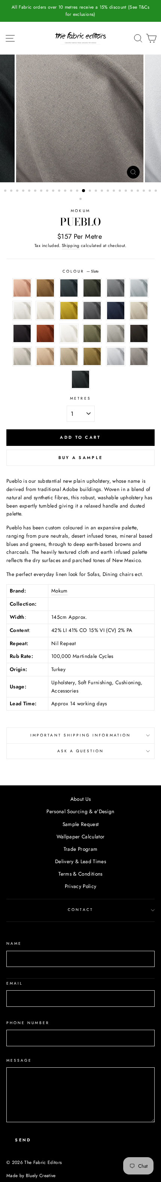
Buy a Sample (80, 458)
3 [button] (18, 191)
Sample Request (81, 824)
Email (14, 983)
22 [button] (132, 191)
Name (14, 943)
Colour (80, 271)
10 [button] (60, 191)
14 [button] (84, 191)
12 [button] (72, 191)
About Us (80, 799)
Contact (80, 909)
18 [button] (108, 191)
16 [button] (96, 191)
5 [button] (30, 191)
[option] (80, 11)
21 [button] (126, 191)
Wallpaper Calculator (81, 836)
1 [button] (6, 191)
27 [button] (81, 200)
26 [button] (156, 191)
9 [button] (54, 191)
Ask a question (80, 751)
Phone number (27, 1023)
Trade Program (80, 849)
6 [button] (36, 191)
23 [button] (138, 191)
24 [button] (144, 191)
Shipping (71, 245)
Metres (80, 398)
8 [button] (48, 191)
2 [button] (12, 191)
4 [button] (24, 191)
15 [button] (90, 191)
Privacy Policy (81, 886)
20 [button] (120, 191)
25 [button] (150, 191)
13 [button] (78, 191)
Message (19, 1060)
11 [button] (66, 191)
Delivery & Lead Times (80, 861)
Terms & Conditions (80, 873)
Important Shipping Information (80, 735)
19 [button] (114, 191)
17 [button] (102, 191)
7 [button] (42, 191)
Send (23, 1140)
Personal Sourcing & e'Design (80, 811)
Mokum (80, 211)
